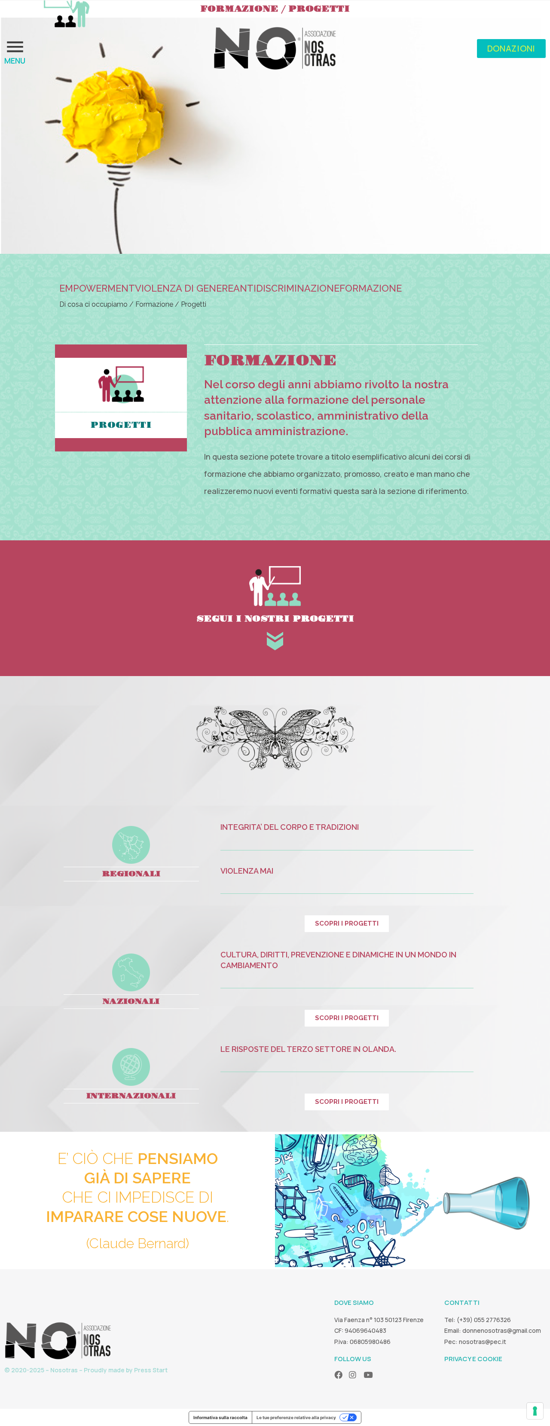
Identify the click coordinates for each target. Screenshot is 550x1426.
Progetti (121, 425)
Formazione (370, 288)
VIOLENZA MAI (246, 870)
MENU (14, 60)
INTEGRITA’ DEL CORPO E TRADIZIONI (289, 827)
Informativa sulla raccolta (220, 1417)
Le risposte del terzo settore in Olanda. (309, 1049)
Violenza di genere (184, 288)
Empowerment (97, 288)
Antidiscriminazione (286, 288)
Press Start (151, 1370)
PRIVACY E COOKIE (473, 1358)
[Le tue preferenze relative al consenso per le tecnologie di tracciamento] (535, 1411)
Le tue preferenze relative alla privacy (296, 1417)
